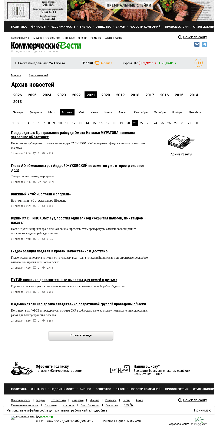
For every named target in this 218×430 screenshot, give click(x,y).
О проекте (50, 405)
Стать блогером (89, 405)
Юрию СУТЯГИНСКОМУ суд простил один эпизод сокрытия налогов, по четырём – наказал (78, 220)
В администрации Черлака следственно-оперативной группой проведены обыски (78, 304)
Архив (118, 37)
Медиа (37, 37)
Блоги (108, 37)
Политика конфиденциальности (121, 421)
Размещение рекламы (24, 405)
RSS (126, 405)
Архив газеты (181, 154)
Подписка (112, 405)
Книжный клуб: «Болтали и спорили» (41, 194)
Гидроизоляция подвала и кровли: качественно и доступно (59, 251)
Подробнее (99, 410)
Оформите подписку (52, 366)
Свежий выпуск (20, 37)
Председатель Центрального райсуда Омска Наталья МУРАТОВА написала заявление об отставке (73, 134)
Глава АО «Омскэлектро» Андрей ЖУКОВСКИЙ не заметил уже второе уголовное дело (77, 167)
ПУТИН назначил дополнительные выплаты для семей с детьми (64, 280)
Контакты (68, 405)
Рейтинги (96, 37)
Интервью (69, 37)
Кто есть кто (52, 37)
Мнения (82, 37)
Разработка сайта (178, 424)
